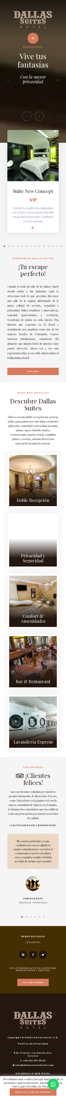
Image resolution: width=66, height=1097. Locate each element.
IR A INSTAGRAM (33, 982)
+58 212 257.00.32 (34, 1060)
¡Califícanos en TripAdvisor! (33, 825)
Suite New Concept (33, 191)
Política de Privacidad (33, 1043)
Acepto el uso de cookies (33, 1092)
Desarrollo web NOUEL (33, 1073)
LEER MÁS (33, 371)
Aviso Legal (18, 1086)
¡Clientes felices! (36, 779)
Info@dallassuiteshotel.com (34, 1065)
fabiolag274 (33, 898)
